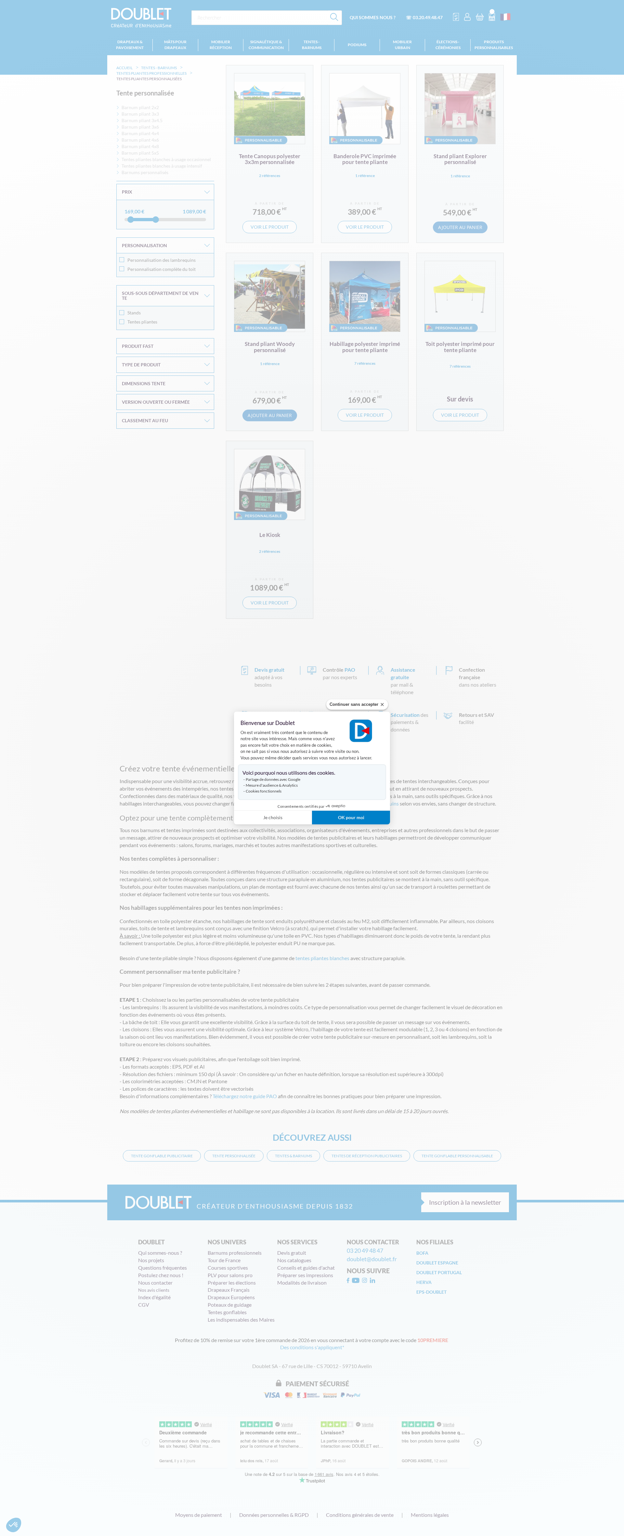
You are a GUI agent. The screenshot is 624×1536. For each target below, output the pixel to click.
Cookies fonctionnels (263, 791)
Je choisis (272, 817)
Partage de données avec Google (273, 779)
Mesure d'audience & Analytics (272, 785)
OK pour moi (351, 817)
